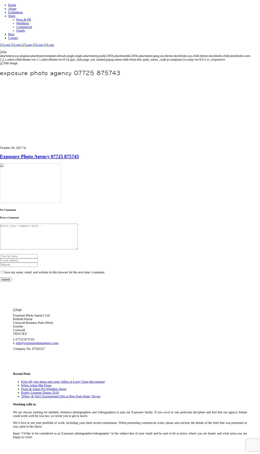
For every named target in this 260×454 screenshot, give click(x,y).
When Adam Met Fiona (36, 385)
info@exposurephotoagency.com (37, 343)
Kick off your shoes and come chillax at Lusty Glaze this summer (63, 381)
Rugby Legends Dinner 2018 (40, 392)
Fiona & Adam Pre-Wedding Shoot (43, 389)
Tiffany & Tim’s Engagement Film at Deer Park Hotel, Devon (60, 396)
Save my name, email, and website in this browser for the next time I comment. (54, 272)
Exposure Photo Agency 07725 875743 (39, 156)
